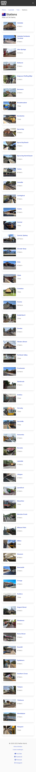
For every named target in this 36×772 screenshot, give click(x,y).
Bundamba (20, 116)
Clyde (19, 275)
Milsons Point (21, 527)
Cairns (19, 169)
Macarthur (20, 501)
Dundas (19, 328)
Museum (20, 554)
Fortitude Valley (22, 355)
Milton (19, 541)
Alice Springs (21, 49)
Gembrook (20, 381)
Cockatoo (20, 288)
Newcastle (20, 567)
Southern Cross (22, 673)
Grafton (19, 395)
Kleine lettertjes (18, 746)
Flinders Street (22, 341)
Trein (18, 10)
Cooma (19, 302)
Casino (19, 209)
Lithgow (20, 474)
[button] (33, 3)
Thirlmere (20, 700)
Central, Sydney (22, 235)
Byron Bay (20, 129)
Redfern (20, 594)
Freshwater (21, 368)
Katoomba (20, 434)
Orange (19, 580)
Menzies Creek (22, 514)
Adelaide (20, 23)
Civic (18, 262)
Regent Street (21, 607)
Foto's (4, 10)
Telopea (20, 687)
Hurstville (20, 421)
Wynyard (20, 727)
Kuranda (20, 448)
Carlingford (21, 195)
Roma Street (21, 634)
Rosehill (19, 647)
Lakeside (20, 461)
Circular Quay (21, 249)
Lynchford (20, 488)
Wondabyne (21, 713)
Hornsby (20, 408)
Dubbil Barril (21, 315)
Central (19, 222)
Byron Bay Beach (22, 142)
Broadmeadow (22, 102)
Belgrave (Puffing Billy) (24, 76)
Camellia (20, 182)
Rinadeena (20, 620)
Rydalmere (20, 660)
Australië (11, 10)
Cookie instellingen (18, 749)
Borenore (20, 89)
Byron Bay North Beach (24, 156)
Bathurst (20, 63)
